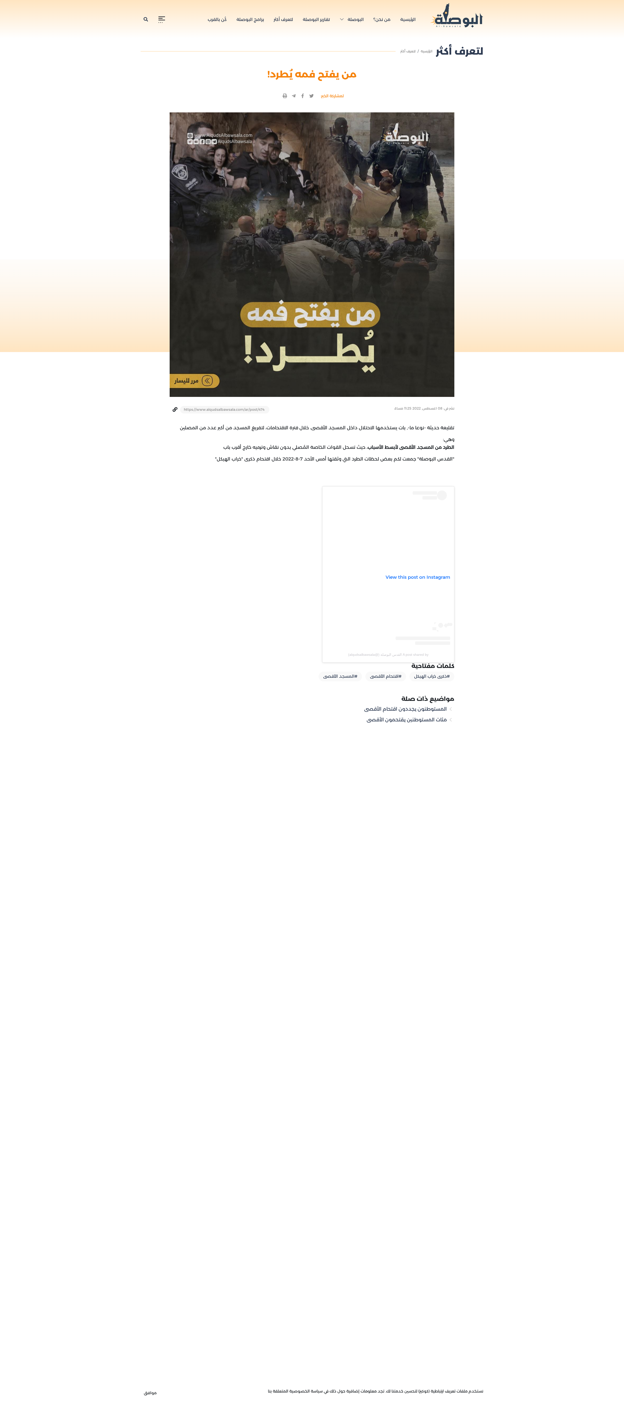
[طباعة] (285, 96)
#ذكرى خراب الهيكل (432, 676)
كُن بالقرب (217, 19)
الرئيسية (408, 19)
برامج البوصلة (250, 19)
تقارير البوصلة (316, 19)
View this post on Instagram (418, 577)
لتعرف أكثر (283, 19)
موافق (150, 1393)
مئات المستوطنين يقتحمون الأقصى (407, 720)
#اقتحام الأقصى (385, 676)
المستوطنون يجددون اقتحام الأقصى (406, 709)
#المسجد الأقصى (340, 676)
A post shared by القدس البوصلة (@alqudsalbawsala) (388, 655)
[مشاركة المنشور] (311, 96)
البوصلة (355, 19)
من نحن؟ (381, 19)
